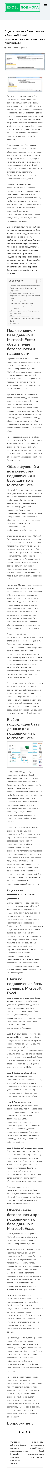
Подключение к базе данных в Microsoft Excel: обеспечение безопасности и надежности (25, 288)
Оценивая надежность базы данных (24, 307)
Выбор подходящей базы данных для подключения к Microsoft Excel (24, 302)
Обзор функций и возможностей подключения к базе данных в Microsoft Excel (25, 295)
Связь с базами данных (17, 48)
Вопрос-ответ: (15, 323)
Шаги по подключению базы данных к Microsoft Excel (24, 312)
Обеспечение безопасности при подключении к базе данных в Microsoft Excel (25, 318)
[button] (37, 281)
